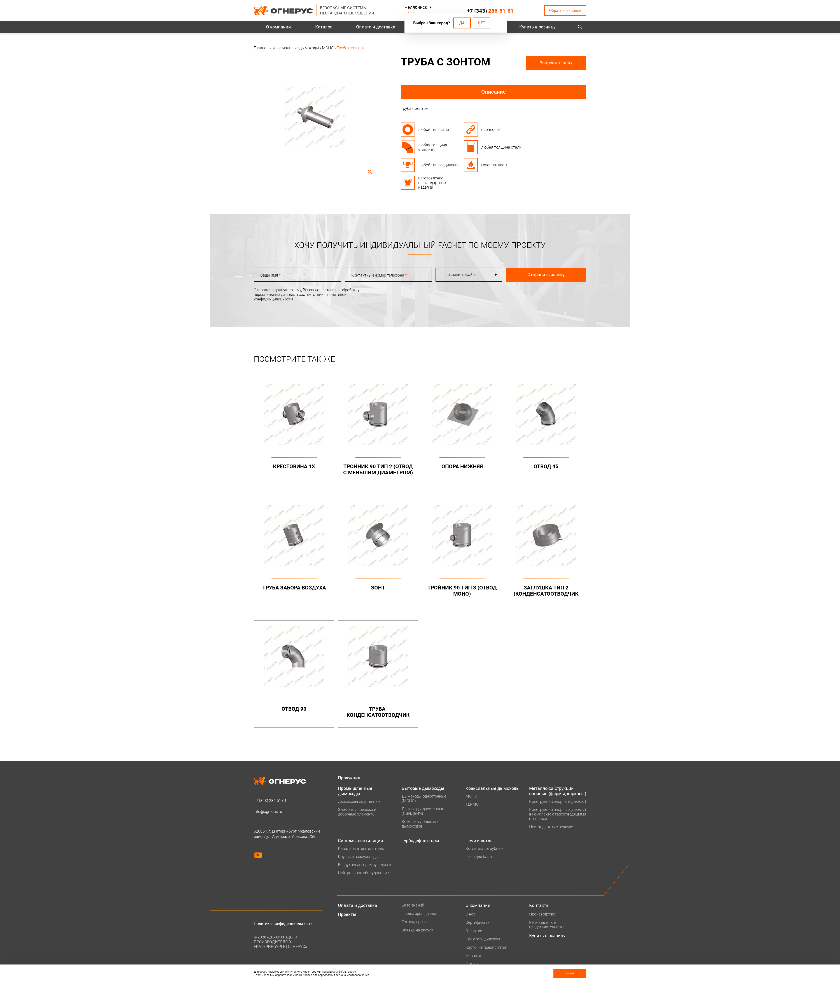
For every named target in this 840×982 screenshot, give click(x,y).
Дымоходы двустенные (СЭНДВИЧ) (423, 811)
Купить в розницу (537, 27)
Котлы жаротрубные (484, 848)
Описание (493, 92)
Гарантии (474, 930)
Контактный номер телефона (379, 275)
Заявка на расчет (417, 930)
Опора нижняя (462, 466)
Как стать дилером (483, 939)
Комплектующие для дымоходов (420, 823)
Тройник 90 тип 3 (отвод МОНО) (462, 591)
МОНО (471, 796)
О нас (470, 914)
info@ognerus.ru (268, 811)
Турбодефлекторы (420, 840)
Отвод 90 (294, 709)
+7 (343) (490, 11)
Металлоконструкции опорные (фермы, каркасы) (557, 791)
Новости (473, 955)
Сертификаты (478, 922)
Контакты (539, 905)
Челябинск (415, 7)
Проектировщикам (419, 913)
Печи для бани (479, 856)
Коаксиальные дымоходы (493, 788)
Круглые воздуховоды (358, 856)
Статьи (472, 964)
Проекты (347, 914)
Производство (542, 914)
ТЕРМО (472, 804)
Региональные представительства (547, 924)
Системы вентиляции (360, 840)
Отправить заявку (546, 274)
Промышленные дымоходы (355, 791)
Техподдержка (415, 921)
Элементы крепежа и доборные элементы (357, 811)
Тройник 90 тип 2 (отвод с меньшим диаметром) (378, 469)
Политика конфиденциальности (283, 923)
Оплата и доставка (375, 27)
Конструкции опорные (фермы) (557, 801)
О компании (278, 27)
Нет (481, 23)
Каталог (323, 27)
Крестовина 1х (294, 466)
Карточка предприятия (486, 947)
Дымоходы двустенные (359, 801)
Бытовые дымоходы (423, 788)
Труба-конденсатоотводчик (378, 712)
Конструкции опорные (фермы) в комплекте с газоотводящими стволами (557, 814)
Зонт (378, 588)
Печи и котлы (480, 840)
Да (462, 23)
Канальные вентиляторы (361, 848)
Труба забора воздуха (294, 588)
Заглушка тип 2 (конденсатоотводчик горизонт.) (546, 594)
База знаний (413, 905)
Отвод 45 (546, 466)
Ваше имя (270, 275)
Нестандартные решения (551, 826)
